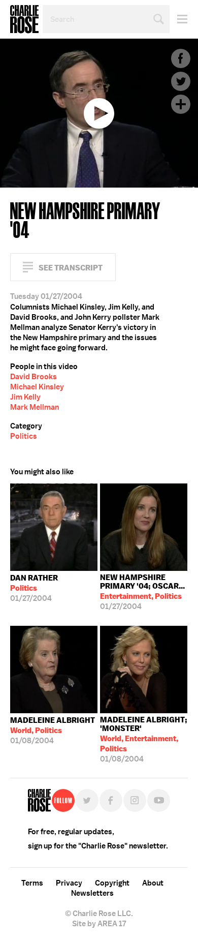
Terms (32, 883)
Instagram (134, 800)
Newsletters (92, 893)
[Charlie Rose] (39, 800)
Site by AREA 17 (99, 924)
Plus (180, 104)
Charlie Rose (24, 19)
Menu (178, 19)
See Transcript (71, 267)
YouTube (158, 800)
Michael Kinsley (37, 387)
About (152, 883)
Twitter (180, 81)
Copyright (112, 883)
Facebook (180, 58)
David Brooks (33, 377)
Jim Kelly (25, 397)
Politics (23, 436)
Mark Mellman (34, 407)
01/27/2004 (34, 588)
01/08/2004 (52, 730)
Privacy (69, 883)
